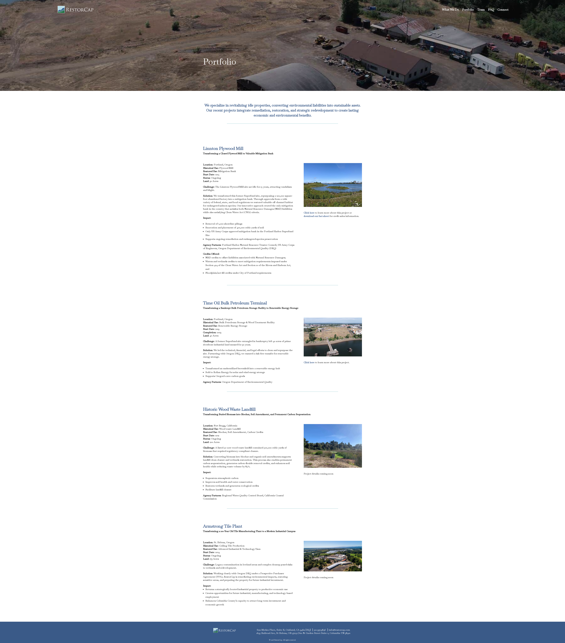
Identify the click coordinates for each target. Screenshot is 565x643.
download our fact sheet (316, 216)
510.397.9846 (320, 629)
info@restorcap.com (339, 629)
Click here (309, 212)
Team (481, 9)
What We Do (450, 9)
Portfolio (468, 9)
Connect (502, 9)
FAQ (491, 9)
